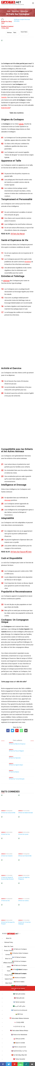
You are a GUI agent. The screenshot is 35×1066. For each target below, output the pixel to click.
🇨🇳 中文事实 (19, 1063)
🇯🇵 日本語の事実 (19, 1022)
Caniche (4, 97)
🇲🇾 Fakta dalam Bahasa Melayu (19, 1030)
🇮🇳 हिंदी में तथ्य (19, 1014)
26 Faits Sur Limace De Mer (8, 812)
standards (29, 704)
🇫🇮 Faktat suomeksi (19, 1002)
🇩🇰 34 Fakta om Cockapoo (19, 949)
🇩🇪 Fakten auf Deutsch (19, 973)
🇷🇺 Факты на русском (19, 1047)
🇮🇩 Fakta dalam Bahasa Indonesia (19, 1018)
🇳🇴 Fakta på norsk (19, 998)
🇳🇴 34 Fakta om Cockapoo (19, 965)
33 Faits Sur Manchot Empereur (17, 744)
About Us (8, 938)
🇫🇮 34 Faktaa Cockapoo (19, 957)
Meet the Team (8, 946)
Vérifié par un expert (19, 19)
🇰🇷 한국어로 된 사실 (19, 1026)
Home (8, 11)
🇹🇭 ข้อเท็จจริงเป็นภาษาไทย (19, 1051)
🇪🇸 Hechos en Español (19, 977)
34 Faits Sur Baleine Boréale (25, 812)
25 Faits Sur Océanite (6, 855)
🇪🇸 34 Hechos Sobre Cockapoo (19, 953)
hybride (21, 124)
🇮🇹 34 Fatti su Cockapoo (19, 961)
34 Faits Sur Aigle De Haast (16, 765)
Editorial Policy (8, 942)
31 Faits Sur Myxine (14, 772)
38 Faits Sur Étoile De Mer (25, 855)
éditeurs (24, 706)
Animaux (24, 11)
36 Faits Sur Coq (5, 834)
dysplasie (28, 262)
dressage (7, 500)
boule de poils (5, 108)
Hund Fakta (24, 32)
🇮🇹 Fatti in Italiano (19, 981)
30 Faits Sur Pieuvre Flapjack (16, 751)
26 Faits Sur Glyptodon (15, 758)
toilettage (6, 280)
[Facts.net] (11, 2)
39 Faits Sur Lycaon (23, 834)
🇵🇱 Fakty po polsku (19, 1038)
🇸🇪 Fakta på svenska (19, 994)
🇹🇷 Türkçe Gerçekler (19, 1059)
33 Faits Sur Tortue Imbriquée (16, 779)
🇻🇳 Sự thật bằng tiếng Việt (19, 1055)
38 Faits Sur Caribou (23, 900)
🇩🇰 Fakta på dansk (19, 990)
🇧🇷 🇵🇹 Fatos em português (19, 986)
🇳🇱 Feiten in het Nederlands (19, 1034)
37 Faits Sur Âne (5, 900)
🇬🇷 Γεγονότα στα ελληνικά (19, 1010)
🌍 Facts (19, 969)
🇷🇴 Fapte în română (19, 1043)
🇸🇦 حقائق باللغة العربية (19, 1006)
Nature (15, 11)
